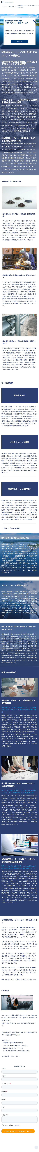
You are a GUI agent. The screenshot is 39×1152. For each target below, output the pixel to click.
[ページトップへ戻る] (36, 1147)
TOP (3, 6)
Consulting (11, 6)
